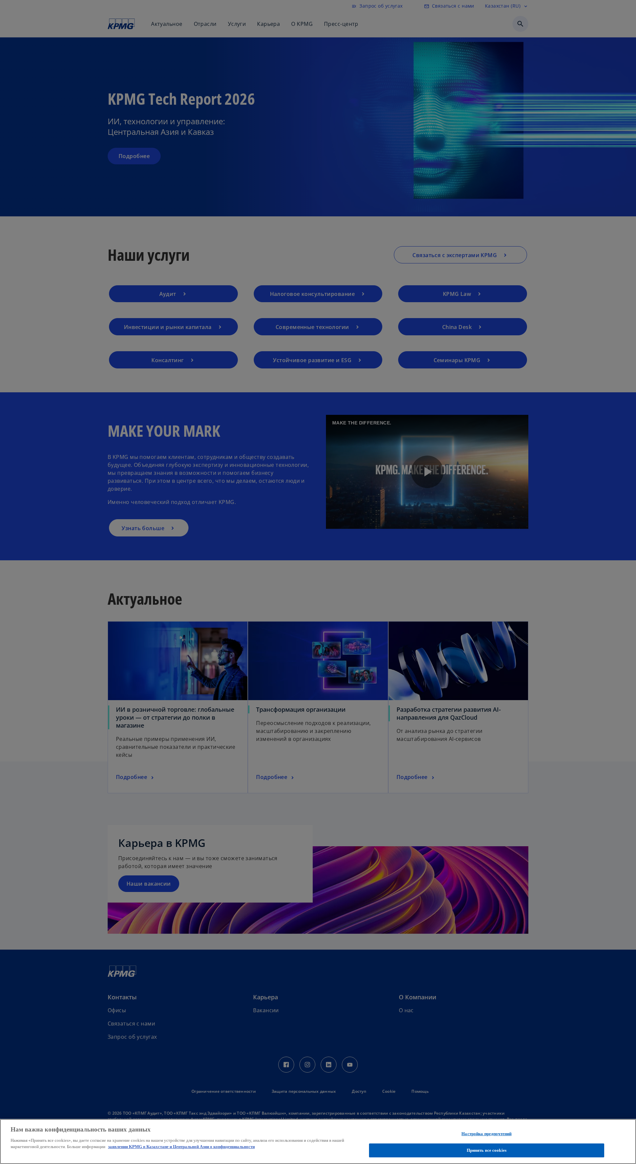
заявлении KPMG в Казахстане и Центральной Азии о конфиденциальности (181, 1146)
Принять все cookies (486, 1150)
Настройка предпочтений (486, 1133)
